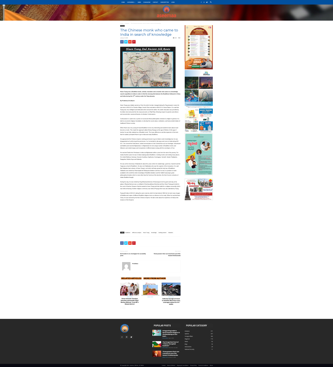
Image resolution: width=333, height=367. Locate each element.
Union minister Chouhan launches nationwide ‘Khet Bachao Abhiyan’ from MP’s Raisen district (130, 301)
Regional (165, 338)
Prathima (135, 263)
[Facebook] (201, 2)
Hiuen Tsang (146, 232)
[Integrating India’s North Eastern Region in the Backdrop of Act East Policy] (156, 333)
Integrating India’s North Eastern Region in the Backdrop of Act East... (171, 333)
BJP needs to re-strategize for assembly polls (133, 254)
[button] (211, 2)
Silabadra (170, 232)
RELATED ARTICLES (131, 278)
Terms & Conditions (203, 365)
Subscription (165, 2)
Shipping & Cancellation (182, 365)
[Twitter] (207, 2)
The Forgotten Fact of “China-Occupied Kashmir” (171, 344)
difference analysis (136, 232)
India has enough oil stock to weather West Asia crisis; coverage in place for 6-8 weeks (171, 301)
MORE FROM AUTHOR (154, 278)
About (211, 365)
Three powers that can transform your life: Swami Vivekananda (167, 254)
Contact (155, 2)
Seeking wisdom (162, 232)
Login (173, 2)
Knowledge (154, 232)
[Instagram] (204, 2)
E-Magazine (146, 2)
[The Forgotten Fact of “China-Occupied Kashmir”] (156, 344)
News (139, 2)
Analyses (127, 23)
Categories (130, 2)
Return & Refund (171, 365)
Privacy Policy (193, 365)
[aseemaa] (166, 13)
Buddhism (127, 232)
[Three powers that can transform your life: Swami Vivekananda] (156, 354)
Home (123, 2)
